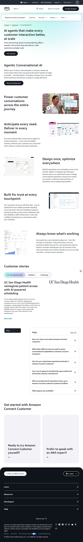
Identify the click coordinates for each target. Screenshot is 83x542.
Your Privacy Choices (25, 534)
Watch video (8, 318)
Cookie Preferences (44, 534)
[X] (56, 525)
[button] (71, 8)
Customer (15, 25)
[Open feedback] (81, 271)
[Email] (56, 529)
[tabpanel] (41, 300)
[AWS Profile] (77, 2)
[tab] (15, 275)
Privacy (6, 534)
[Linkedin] (62, 525)
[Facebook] (59, 525)
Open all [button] (73, 332)
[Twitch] (69, 525)
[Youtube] (72, 525)
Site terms (14, 534)
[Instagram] (66, 525)
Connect (6, 25)
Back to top (40, 519)
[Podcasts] (75, 525)
